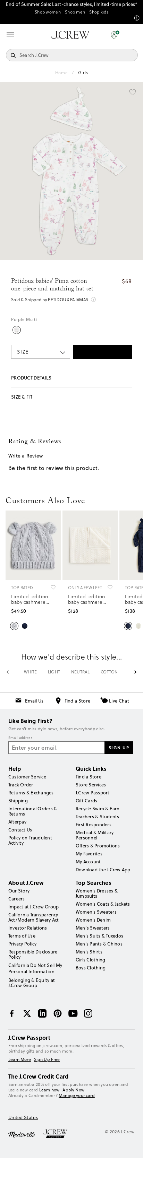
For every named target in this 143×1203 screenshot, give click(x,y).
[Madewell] (21, 1134)
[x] (27, 1013)
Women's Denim (93, 920)
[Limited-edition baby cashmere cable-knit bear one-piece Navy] (128, 625)
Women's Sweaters (96, 912)
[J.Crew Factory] (58, 1134)
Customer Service (27, 777)
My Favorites (89, 854)
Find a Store (78, 701)
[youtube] (73, 1013)
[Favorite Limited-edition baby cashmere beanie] (53, 587)
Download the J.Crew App (103, 869)
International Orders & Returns (32, 811)
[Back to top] (130, 1190)
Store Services (91, 785)
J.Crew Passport (93, 793)
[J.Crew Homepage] (70, 35)
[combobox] (40, 352)
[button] (115, 34)
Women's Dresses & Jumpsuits (97, 893)
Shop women (48, 12)
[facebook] (11, 1013)
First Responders (93, 824)
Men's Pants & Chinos (99, 944)
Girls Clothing (90, 960)
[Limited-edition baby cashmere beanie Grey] (14, 625)
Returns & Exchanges (31, 793)
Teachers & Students (97, 816)
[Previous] (7, 672)
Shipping (18, 800)
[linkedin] (42, 1013)
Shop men (75, 12)
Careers (16, 899)
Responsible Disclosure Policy (32, 954)
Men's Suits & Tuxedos (99, 936)
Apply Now (73, 1090)
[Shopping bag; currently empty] (134, 34)
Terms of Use (21, 936)
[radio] (16, 330)
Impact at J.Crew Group (33, 907)
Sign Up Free (47, 1059)
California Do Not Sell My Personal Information (35, 968)
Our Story (19, 891)
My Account (88, 861)
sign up (119, 747)
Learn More (19, 1059)
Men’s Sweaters (93, 928)
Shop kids (98, 12)
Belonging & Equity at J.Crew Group (31, 982)
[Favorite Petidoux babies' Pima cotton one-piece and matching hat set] (132, 92)
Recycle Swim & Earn (98, 808)
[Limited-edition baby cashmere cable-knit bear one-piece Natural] (138, 625)
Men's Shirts (89, 952)
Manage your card (77, 1095)
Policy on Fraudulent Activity (30, 840)
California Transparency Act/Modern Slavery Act (33, 917)
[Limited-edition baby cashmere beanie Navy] (24, 625)
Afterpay (17, 822)
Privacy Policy (22, 944)
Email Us (34, 701)
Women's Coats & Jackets (103, 904)
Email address (20, 738)
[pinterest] (57, 1013)
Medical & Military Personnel (94, 835)
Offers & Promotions (98, 846)
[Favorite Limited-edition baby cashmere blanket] (110, 587)
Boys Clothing (91, 968)
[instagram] (88, 1013)
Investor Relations (27, 928)
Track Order (20, 785)
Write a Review (25, 456)
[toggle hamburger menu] (10, 34)
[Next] (135, 672)
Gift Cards (86, 800)
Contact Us (20, 830)
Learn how (49, 1090)
